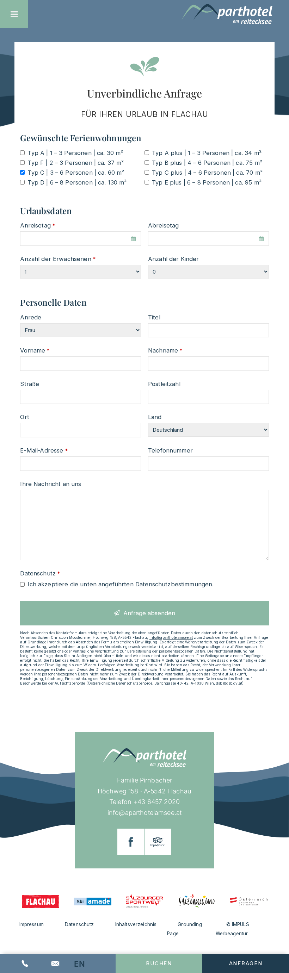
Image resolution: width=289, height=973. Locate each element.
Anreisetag (37, 225)
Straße (29, 383)
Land (155, 416)
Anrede (30, 317)
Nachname (165, 350)
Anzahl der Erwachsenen (57, 258)
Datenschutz (40, 573)
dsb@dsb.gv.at (229, 683)
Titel (154, 317)
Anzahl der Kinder (173, 258)
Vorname (34, 350)
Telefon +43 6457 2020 (144, 801)
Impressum (31, 924)
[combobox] (80, 238)
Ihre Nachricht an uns (50, 483)
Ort (24, 416)
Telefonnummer (170, 450)
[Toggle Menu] (14, 14)
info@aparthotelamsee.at (171, 637)
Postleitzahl (164, 383)
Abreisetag (163, 225)
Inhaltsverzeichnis (136, 924)
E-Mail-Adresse (43, 450)
